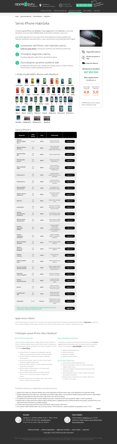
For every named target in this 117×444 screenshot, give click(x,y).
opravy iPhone (26, 348)
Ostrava (86, 420)
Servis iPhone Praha (95, 420)
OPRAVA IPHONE (33, 430)
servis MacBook (77, 346)
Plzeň (81, 420)
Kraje (16, 16)
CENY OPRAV (76, 430)
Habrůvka (47, 16)
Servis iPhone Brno (78, 422)
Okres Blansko (37, 16)
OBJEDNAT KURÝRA (63, 430)
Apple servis (87, 322)
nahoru (98, 408)
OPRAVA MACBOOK (47, 430)
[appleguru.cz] (26, 7)
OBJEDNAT (70, 141)
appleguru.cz (87, 418)
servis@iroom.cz (91, 80)
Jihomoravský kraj (25, 16)
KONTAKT (86, 430)
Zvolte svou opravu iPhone (28, 49)
